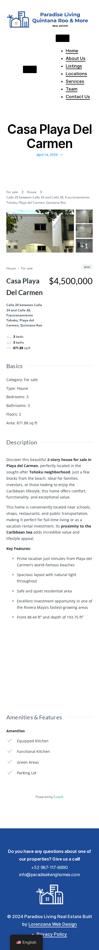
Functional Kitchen (33, 751)
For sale (12, 192)
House (31, 192)
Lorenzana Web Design (53, 924)
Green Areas (28, 762)
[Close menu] (62, 38)
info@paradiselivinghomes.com (49, 874)
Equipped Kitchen (33, 740)
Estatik (58, 797)
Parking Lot (26, 772)
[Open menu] (29, 69)
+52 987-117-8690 (49, 867)
